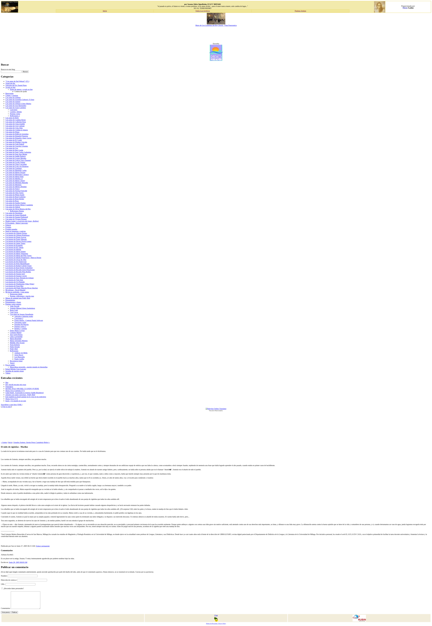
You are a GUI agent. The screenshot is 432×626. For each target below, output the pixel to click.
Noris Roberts (15, 345)
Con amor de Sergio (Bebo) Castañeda (19, 205)
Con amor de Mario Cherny (15, 181)
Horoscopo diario (16, 294)
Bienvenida (9, 93)
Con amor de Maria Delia (14, 177)
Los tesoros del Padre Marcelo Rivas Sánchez (21, 288)
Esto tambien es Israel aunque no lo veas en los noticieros (25, 397)
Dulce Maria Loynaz (17, 331)
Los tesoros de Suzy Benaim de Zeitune (19, 278)
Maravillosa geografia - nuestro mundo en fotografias (28, 367)
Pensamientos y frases (13, 302)
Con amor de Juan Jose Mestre (16, 154)
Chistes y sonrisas (11, 95)
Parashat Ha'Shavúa (21, 324)
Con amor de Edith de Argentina (16, 134)
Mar (6, 383)
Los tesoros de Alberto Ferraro (16, 233)
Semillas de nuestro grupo (14, 371)
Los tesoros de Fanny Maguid (16, 239)
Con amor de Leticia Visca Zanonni (18, 160)
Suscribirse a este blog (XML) (11, 405)
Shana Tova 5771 (11, 399)
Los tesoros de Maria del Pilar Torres (18, 256)
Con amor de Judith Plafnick (15, 156)
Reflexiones (14, 351)
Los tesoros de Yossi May (14, 286)
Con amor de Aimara (12, 102)
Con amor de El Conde (13, 140)
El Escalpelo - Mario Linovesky (16, 223)
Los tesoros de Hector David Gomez (18, 241)
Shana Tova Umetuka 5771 (15, 391)
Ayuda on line (10, 87)
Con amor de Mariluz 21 (14, 179)
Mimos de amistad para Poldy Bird (17, 298)
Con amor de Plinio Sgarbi (14, 195)
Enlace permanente (43, 546)
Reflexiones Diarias (17, 211)
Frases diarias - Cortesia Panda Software (28, 320)
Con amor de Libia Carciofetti (16, 164)
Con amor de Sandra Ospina (15, 203)
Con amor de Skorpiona (13, 213)
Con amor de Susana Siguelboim (21, 314)
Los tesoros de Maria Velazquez (16, 254)
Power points (10, 365)
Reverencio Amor (16, 361)
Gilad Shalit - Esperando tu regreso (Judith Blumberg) (24, 393)
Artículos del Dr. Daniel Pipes (16, 85)
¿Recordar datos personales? (13, 588)
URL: (3, 584)
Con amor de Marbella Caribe (16, 170)
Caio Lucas (14, 312)
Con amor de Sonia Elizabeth (15, 215)
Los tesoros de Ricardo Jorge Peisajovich (20, 270)
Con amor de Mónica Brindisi (16, 187)
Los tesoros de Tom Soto (14, 280)
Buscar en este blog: (8, 69)
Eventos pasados (11, 229)
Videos (7, 373)
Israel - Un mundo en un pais (15, 401)
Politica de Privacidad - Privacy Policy (216, 623)
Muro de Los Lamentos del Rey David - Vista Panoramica (216, 25)
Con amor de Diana (12, 132)
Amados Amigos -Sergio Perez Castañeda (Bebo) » (31, 442)
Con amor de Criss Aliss (14, 128)
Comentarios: (6, 608)
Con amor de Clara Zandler (15, 124)
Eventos (8, 227)
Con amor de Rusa (12, 201)
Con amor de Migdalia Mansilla (16, 183)
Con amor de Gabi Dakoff (14, 144)
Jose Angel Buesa (16, 335)
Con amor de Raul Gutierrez (15, 197)
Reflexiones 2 (15, 116)
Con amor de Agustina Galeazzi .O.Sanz (19, 100)
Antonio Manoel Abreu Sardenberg (22, 308)
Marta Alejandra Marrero (19, 341)
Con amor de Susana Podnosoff (16, 217)
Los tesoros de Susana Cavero (16, 276)
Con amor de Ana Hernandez (15, 106)
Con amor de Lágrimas (13, 168)
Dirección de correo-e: (9, 580)
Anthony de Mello (20, 353)
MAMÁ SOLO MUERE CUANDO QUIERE (22, 389)
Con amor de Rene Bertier (14, 199)
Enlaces (8, 225)
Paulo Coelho (19, 359)
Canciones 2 (18, 318)
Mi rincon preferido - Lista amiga (17, 292)
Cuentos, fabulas (16, 112)
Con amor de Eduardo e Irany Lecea (18, 138)
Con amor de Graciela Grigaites (16, 146)
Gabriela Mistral (15, 333)
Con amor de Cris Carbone (15, 126)
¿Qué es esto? (6, 407)
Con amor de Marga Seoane (15, 172)
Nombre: (4, 576)
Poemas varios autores (13, 304)
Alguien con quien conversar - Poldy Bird (20, 395)
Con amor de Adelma (13, 97)
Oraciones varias (20, 322)
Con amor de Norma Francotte (16, 191)
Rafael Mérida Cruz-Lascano (15, 369)
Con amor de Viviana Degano (16, 219)
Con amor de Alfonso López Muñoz (18, 104)
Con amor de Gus (11, 148)
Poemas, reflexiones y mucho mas (22, 296)
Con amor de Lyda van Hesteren (16, 166)
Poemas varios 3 (20, 326)
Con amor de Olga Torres (14, 193)
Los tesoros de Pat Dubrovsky (16, 262)
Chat (216, 615)
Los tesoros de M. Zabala (14, 247)
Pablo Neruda (15, 347)
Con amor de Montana (13, 185)
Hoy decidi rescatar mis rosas (15, 385)
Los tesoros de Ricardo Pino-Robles (18, 272)
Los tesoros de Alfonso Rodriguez (17, 235)
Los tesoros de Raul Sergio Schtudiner (19, 268)
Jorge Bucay (18, 355)
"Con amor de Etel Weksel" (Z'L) (17, 81)
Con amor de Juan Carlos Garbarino (18, 152)
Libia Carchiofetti (16, 337)
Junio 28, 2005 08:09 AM (18, 562)
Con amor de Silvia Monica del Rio (18, 209)
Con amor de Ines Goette (14, 150)
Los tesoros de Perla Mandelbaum (17, 264)
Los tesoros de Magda (13, 249)
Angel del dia (10, 83)
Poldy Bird (14, 349)
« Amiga (4, 442)
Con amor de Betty (12, 118)
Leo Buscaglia (19, 357)
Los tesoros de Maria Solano (15, 251)
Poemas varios (15, 114)
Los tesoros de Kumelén (14, 245)
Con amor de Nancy (12, 189)
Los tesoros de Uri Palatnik (15, 282)
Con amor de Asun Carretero (15, 108)
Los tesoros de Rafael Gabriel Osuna (18, 266)
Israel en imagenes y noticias (15, 231)
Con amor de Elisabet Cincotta (16, 142)
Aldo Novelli (14, 306)
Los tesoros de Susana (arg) (15, 274)
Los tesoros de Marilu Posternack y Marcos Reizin (23, 258)
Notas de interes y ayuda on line (21, 89)
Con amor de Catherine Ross (15, 122)
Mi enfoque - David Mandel (15, 290)
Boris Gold (14, 310)
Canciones (13, 110)
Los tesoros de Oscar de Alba (15, 260)
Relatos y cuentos (20, 328)
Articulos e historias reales (23, 316)
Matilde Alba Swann (17, 343)
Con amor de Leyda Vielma (15, 162)
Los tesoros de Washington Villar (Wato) (19, 284)
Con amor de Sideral (12, 207)
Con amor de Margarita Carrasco (17, 174)
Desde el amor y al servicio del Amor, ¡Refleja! (22, 221)
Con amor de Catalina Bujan (15, 120)
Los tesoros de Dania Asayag (15, 237)
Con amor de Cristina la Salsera (16, 130)
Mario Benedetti (15, 339)
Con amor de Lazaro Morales (15, 158)
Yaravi (12, 363)
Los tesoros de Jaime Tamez (15, 243)
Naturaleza (9, 387)
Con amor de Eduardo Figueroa (16, 136)
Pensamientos (10, 300)
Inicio (10, 442)
